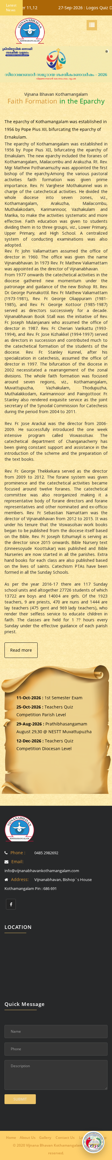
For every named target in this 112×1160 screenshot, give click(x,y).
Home (11, 1137)
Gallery (45, 1137)
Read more (21, 650)
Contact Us (65, 1137)
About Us (28, 1137)
